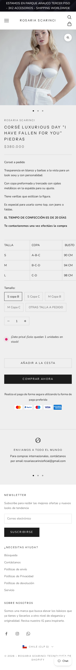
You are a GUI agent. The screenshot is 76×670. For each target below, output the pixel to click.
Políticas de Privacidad (18, 576)
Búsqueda (10, 555)
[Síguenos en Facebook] (6, 634)
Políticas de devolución (19, 583)
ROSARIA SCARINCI (19, 120)
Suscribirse (21, 532)
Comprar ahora (38, 379)
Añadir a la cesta (38, 363)
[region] (38, 453)
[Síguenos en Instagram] (17, 634)
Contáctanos (12, 562)
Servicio (9, 590)
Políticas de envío (15, 569)
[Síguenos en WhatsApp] (28, 634)
